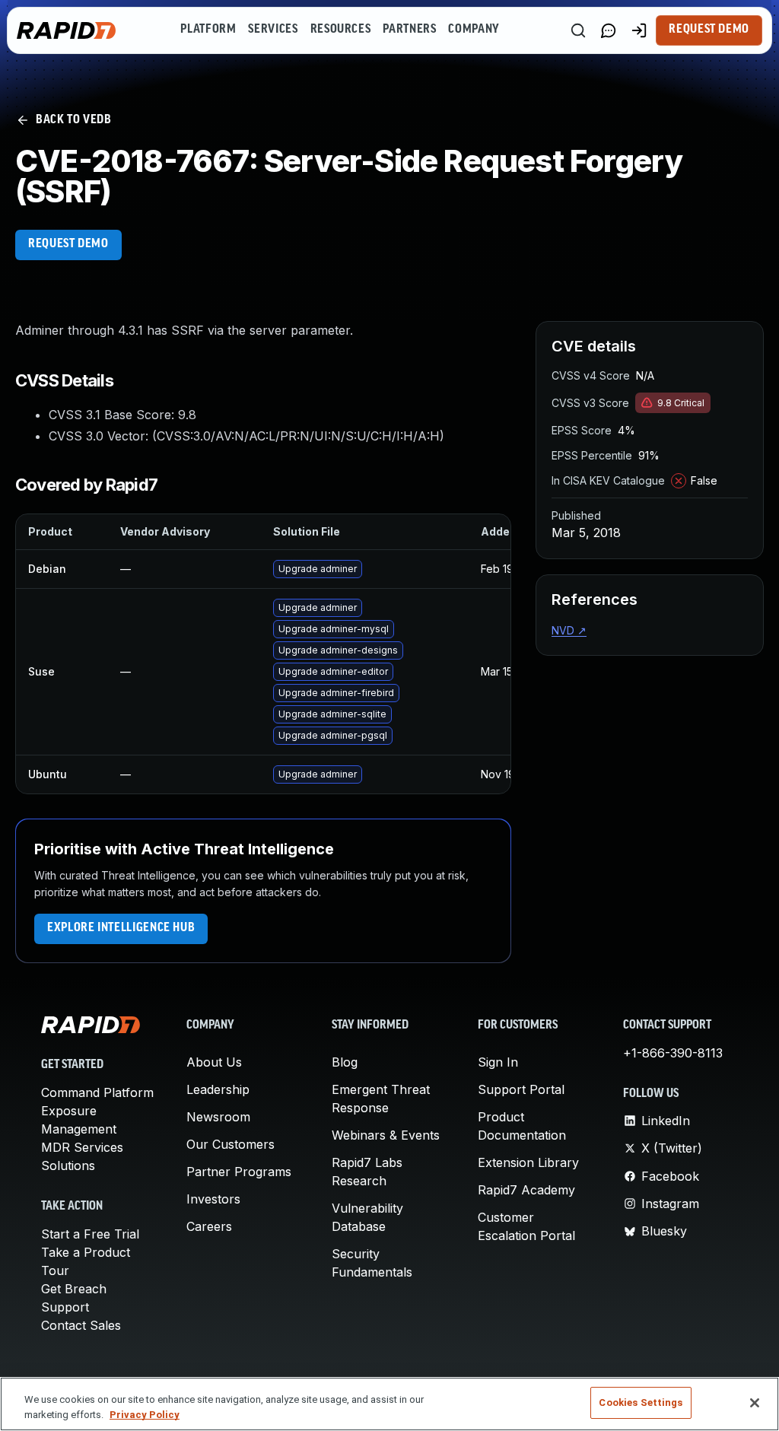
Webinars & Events (386, 1135)
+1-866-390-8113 (673, 1053)
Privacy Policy (145, 1414)
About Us (214, 1062)
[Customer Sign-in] (639, 30)
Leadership (218, 1089)
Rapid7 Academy (526, 1189)
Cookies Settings (640, 1402)
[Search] (578, 30)
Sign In (498, 1062)
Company (473, 30)
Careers (209, 1226)
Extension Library (528, 1162)
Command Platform (97, 1092)
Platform (208, 30)
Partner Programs (238, 1171)
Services (272, 30)
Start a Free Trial (90, 1234)
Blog (345, 1062)
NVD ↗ (569, 630)
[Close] (754, 1403)
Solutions (68, 1165)
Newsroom (218, 1116)
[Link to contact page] (608, 30)
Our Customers (230, 1144)
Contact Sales (81, 1325)
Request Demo (709, 30)
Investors (213, 1199)
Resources (340, 30)
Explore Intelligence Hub (121, 928)
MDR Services (82, 1147)
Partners (409, 30)
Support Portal (521, 1089)
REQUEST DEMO (68, 244)
